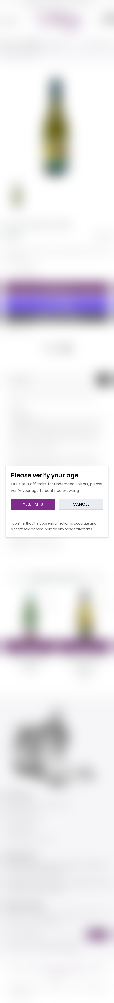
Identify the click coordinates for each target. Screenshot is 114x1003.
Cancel (81, 504)
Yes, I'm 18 (33, 504)
